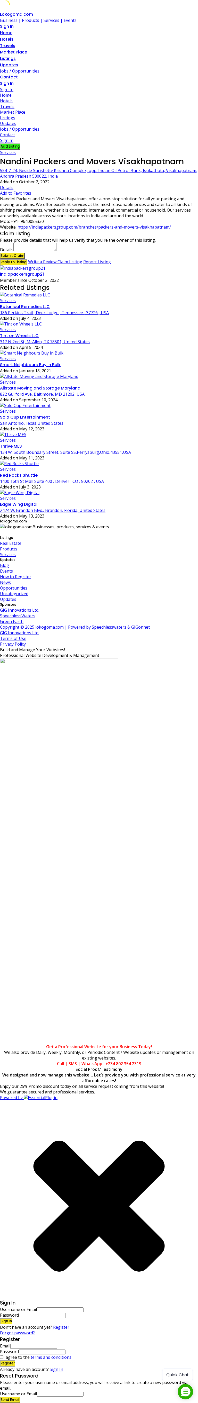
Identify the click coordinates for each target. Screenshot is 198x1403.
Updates (9, 65)
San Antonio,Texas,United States (31, 423)
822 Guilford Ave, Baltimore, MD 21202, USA (42, 394)
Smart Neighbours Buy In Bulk (30, 365)
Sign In (56, 1369)
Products (8, 549)
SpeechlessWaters (17, 616)
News (5, 582)
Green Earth (11, 621)
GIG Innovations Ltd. (19, 610)
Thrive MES (11, 446)
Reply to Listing (14, 262)
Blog (4, 565)
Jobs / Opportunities (19, 71)
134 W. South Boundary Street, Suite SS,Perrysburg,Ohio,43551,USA (65, 452)
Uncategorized (14, 593)
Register (61, 1327)
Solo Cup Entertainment (25, 417)
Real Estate (10, 543)
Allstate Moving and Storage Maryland (40, 388)
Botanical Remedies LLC (25, 307)
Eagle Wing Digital (18, 504)
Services (8, 152)
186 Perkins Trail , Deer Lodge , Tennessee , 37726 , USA (54, 312)
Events (6, 571)
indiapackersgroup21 (22, 274)
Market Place (13, 52)
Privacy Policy (13, 644)
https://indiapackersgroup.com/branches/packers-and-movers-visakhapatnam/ (94, 227)
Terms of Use (13, 638)
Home (6, 33)
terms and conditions (51, 1357)
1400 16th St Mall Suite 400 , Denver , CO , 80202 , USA (52, 481)
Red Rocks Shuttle (19, 475)
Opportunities (13, 588)
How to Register (15, 577)
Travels (7, 46)
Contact (9, 77)
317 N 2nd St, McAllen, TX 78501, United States (45, 342)
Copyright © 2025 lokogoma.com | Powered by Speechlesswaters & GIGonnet (75, 627)
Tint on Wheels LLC (19, 336)
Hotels (6, 39)
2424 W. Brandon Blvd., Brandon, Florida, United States (52, 510)
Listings (8, 58)
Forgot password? (17, 1333)
